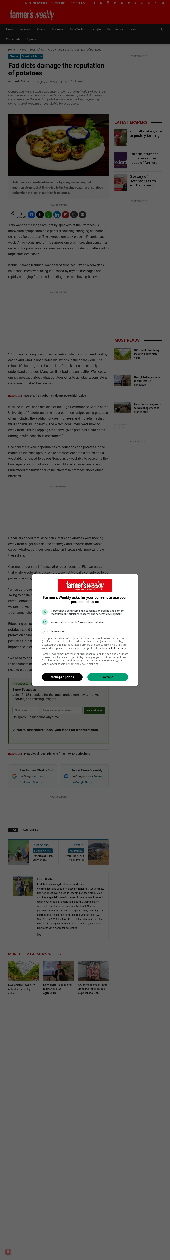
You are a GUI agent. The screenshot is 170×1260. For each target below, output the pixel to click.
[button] (85, 631)
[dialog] (85, 630)
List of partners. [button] (117, 648)
